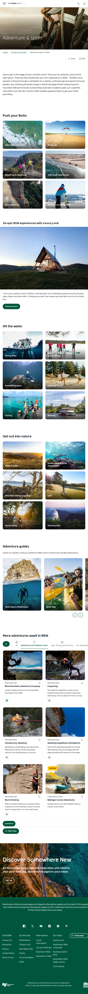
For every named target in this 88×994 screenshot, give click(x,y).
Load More (9, 823)
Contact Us (7, 940)
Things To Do (24, 945)
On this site (24, 936)
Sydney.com (58, 940)
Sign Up (8, 880)
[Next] (80, 615)
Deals (21, 962)
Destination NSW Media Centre (60, 960)
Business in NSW (43, 952)
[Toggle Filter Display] (6, 644)
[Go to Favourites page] (84, 3)
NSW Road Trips (26, 949)
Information (42, 936)
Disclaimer (7, 945)
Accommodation (26, 957)
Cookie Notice (8, 953)
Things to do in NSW (18, 52)
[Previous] (75, 615)
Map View (12, 831)
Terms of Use (8, 957)
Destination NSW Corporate (60, 946)
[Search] (78, 4)
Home (5, 52)
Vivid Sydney (58, 966)
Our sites (57, 936)
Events (22, 953)
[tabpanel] (44, 24)
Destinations (24, 940)
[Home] (14, 3)
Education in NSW (43, 956)
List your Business (44, 948)
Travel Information (41, 941)
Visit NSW (6, 936)
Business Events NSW (60, 953)
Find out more (11, 306)
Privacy (5, 949)
